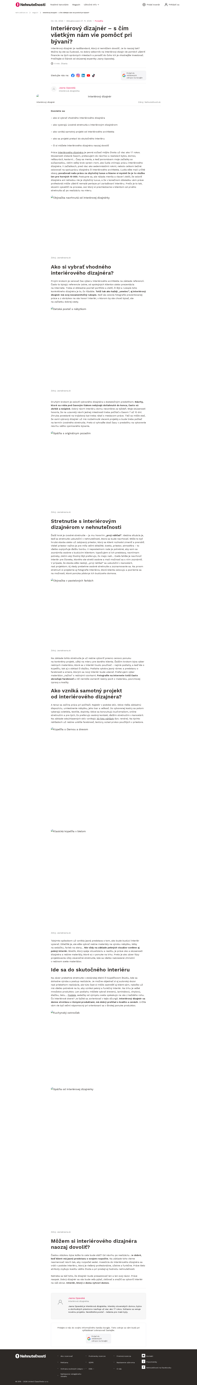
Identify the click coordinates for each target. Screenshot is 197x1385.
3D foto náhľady (105, 718)
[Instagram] (78, 75)
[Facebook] (73, 75)
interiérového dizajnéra (71, 152)
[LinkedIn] (83, 75)
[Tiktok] (93, 75)
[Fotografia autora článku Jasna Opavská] (54, 89)
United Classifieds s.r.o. (38, 1382)
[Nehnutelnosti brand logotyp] (30, 4)
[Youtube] (88, 75)
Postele (72, 995)
